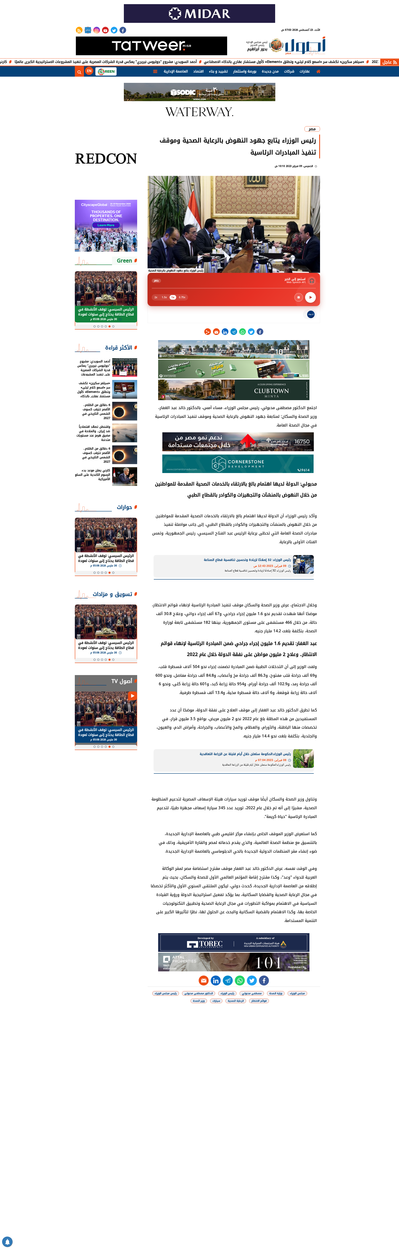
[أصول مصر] (305, 46)
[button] (113, 326)
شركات (289, 71)
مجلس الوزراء (297, 993)
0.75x (182, 297)
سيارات (216, 1001)
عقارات (305, 71)
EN (89, 71)
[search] (79, 71)
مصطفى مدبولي (252, 993)
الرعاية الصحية (236, 1001)
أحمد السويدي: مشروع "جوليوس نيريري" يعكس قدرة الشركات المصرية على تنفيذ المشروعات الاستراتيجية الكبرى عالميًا (156, 62)
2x (155, 297)
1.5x (164, 297)
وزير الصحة (199, 1001)
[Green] (106, 71)
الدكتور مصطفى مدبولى (198, 993)
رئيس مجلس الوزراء (166, 993)
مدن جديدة (270, 71)
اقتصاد (198, 71)
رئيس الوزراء (227, 993)
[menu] (155, 71)
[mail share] (216, 331)
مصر (312, 129)
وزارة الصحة (275, 993)
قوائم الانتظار (259, 1001)
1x (172, 297)
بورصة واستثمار (244, 71)
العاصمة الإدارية (176, 71)
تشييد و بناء (218, 71)
